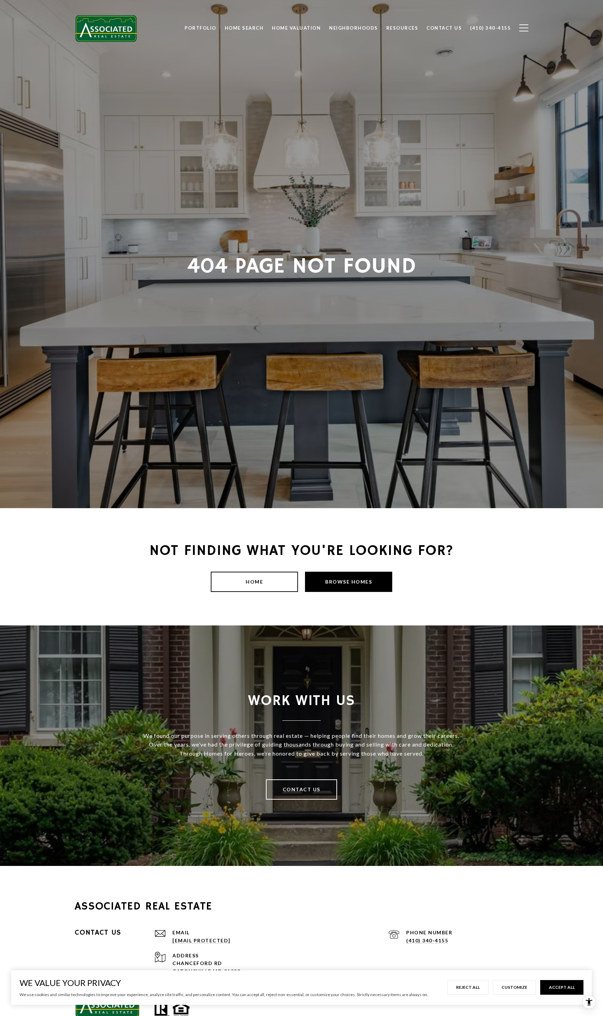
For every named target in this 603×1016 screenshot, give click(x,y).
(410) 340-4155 (427, 940)
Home (254, 582)
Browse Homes (348, 582)
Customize (514, 987)
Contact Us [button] (301, 789)
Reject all (468, 987)
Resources (402, 27)
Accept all (562, 987)
